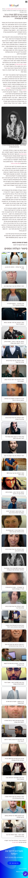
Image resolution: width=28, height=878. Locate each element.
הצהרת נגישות (23, 868)
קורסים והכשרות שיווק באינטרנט (13, 9)
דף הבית (25, 9)
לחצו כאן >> (15, 842)
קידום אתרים (23, 154)
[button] (26, 2)
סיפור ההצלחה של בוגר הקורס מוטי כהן (14, 286)
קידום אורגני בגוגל (16, 163)
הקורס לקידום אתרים (20, 64)
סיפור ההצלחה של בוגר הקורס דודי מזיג (14, 455)
